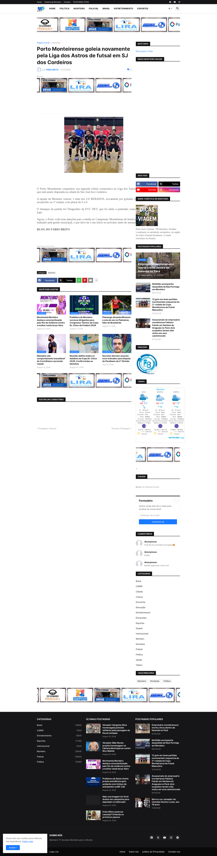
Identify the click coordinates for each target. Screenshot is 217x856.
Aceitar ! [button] (13, 847)
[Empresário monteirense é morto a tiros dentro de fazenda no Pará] (142, 728)
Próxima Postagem (121, 428)
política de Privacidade (153, 851)
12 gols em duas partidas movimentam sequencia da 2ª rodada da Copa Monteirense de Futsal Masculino (165, 304)
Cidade (139, 591)
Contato (67, 2)
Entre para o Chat (144, 51)
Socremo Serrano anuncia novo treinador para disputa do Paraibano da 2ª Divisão (116, 358)
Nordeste (140, 644)
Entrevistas (141, 618)
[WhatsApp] (78, 280)
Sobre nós (134, 851)
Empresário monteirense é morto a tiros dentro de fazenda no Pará (165, 727)
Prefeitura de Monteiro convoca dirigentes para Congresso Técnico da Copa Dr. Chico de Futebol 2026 (84, 321)
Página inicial (43, 43)
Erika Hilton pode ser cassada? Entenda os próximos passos (113, 814)
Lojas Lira (54, 851)
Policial (93, 8)
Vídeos (139, 665)
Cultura (139, 597)
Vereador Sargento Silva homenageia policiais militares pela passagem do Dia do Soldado (116, 729)
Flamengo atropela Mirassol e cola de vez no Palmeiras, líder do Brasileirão (116, 320)
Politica (64, 8)
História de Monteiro (52, 2)
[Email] (90, 280)
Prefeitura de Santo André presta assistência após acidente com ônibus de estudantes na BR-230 (115, 782)
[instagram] (179, 2)
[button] (170, 8)
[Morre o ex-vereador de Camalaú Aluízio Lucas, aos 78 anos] (142, 803)
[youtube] (175, 2)
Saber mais (27, 841)
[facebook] (170, 2)
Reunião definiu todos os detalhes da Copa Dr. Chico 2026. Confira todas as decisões (83, 360)
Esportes (142, 8)
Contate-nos (174, 851)
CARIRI (139, 586)
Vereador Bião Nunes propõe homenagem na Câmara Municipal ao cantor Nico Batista (116, 747)
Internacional (142, 633)
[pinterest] (177, 837)
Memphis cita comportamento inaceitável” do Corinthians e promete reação (51, 360)
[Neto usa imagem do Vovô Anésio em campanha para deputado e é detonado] (93, 800)
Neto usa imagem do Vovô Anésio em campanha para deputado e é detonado (115, 799)
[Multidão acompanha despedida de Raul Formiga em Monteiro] (143, 287)
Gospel (139, 628)
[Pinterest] (84, 280)
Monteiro (79, 8)
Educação (140, 607)
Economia (140, 602)
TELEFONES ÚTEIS (81, 2)
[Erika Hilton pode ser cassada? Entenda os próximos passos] (93, 815)
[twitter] (158, 837)
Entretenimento (123, 8)
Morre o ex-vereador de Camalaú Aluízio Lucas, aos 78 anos (165, 802)
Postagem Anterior (47, 428)
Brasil (106, 8)
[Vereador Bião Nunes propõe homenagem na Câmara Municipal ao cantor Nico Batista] (93, 746)
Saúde (139, 660)
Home (39, 2)
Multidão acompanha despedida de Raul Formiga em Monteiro (165, 286)
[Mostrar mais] (96, 280)
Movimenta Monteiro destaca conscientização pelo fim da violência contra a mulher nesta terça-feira (51, 321)
